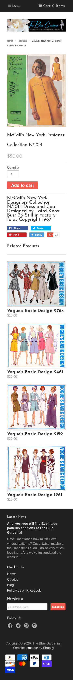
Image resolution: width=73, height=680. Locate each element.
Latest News (16, 517)
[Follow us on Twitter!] (19, 626)
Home (11, 574)
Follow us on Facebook (24, 590)
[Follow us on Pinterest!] (27, 626)
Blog (10, 585)
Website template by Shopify (33, 648)
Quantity (13, 167)
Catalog (12, 579)
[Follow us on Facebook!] (11, 626)
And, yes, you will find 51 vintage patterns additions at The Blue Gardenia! (32, 528)
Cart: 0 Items (54, 6)
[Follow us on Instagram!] (35, 626)
